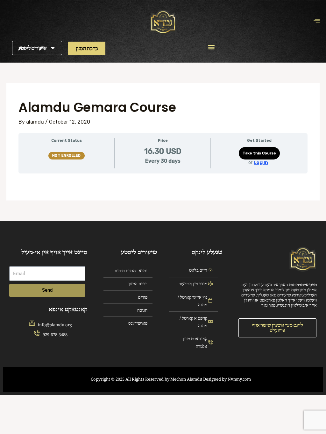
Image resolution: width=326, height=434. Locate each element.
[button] (211, 47)
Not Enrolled (66, 155)
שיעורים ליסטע (32, 48)
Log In (261, 162)
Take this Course (259, 153)
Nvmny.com (239, 379)
